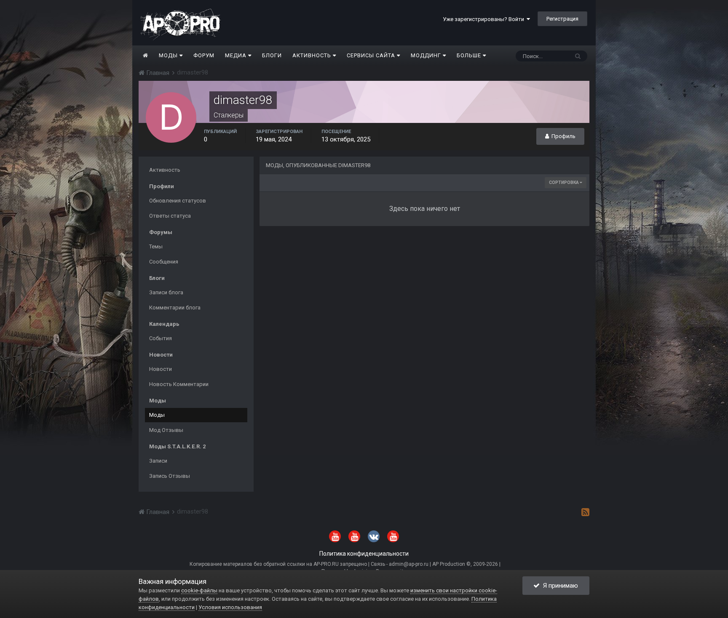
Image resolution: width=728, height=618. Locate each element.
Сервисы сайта (372, 55)
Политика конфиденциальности (364, 553)
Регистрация (562, 19)
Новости (160, 369)
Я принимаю (559, 585)
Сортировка (564, 182)
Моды (169, 55)
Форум (203, 55)
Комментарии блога (175, 307)
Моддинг (427, 55)
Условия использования (230, 607)
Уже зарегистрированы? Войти (485, 19)
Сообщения (163, 261)
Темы (156, 246)
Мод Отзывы (166, 430)
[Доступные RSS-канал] (585, 512)
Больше (469, 55)
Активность (312, 55)
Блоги (272, 55)
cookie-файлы (199, 590)
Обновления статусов (177, 200)
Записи (158, 461)
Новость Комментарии (179, 384)
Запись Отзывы (169, 476)
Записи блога (166, 292)
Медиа (236, 55)
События (160, 338)
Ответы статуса (170, 216)
